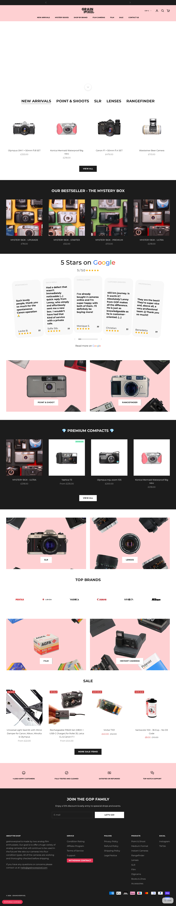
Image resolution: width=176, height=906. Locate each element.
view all (88, 498)
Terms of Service (75, 851)
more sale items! (88, 751)
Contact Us (133, 17)
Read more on (88, 345)
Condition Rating (76, 841)
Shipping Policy (112, 851)
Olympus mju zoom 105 (109, 480)
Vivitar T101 (109, 730)
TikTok (162, 846)
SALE (121, 17)
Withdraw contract (12, 902)
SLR (97, 101)
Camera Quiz (88, 73)
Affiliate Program (75, 846)
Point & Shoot (138, 841)
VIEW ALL (88, 168)
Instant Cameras (139, 851)
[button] (75, 339)
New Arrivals (43, 17)
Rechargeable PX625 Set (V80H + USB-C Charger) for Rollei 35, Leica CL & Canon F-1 (66, 733)
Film (112, 17)
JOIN (147, 898)
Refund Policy (111, 846)
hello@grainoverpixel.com (34, 867)
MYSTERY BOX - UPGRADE (24, 240)
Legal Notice (110, 855)
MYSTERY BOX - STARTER (67, 240)
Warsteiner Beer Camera (151, 150)
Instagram (164, 841)
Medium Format (139, 846)
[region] (88, 54)
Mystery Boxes (62, 17)
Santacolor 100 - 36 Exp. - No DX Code (151, 732)
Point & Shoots (72, 101)
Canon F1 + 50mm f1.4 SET (109, 150)
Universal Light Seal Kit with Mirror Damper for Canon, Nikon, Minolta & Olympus (24, 733)
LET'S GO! (109, 815)
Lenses (114, 101)
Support (71, 855)
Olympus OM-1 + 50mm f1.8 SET (24, 150)
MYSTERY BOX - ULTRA (152, 240)
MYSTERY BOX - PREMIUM (109, 240)
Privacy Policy (111, 841)
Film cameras (99, 17)
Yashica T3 (67, 480)
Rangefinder (140, 101)
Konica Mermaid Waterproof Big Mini (66, 152)
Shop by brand (80, 17)
